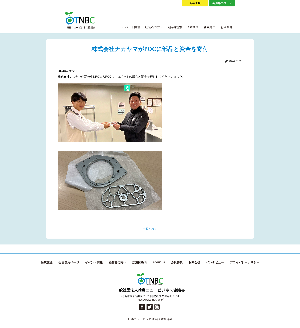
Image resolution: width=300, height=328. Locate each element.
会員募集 (209, 27)
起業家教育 (175, 27)
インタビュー (215, 262)
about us (193, 26)
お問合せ (226, 27)
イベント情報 (131, 27)
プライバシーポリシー (244, 262)
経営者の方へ (154, 27)
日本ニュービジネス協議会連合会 (150, 319)
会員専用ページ (222, 3)
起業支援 (195, 3)
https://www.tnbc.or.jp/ (150, 299)
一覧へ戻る (150, 229)
